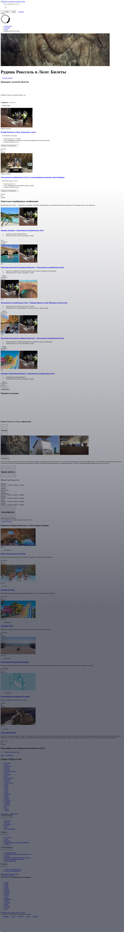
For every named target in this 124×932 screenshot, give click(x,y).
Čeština (6, 886)
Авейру (6, 791)
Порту (6, 764)
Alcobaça (7, 802)
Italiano (6, 897)
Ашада (6, 809)
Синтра (6, 768)
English (6, 882)
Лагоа (6, 795)
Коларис (7, 781)
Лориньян (7, 794)
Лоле (5, 789)
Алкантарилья (8, 782)
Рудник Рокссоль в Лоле (11, 752)
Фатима (6, 797)
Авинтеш (7, 804)
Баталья (6, 799)
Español (6, 892)
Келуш (6, 786)
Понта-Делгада (9, 777)
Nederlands (7, 899)
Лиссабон (7, 763)
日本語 (6, 901)
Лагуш (6, 773)
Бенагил (6, 810)
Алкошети (7, 800)
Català (6, 884)
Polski (6, 904)
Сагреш (6, 805)
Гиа (5, 807)
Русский (7, 906)
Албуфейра (7, 766)
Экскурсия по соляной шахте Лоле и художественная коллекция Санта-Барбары (33, 177)
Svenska (6, 907)
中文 (5, 909)
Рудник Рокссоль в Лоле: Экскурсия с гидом (18, 132)
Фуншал (7, 769)
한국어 (6, 895)
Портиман (7, 774)
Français (6, 894)
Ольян (6, 787)
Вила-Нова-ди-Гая (10, 771)
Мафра (6, 792)
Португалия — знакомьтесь (9, 813)
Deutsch (6, 889)
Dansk (6, 887)
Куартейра (7, 779)
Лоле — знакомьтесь (7, 755)
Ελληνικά (7, 890)
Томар (6, 784)
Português (7, 902)
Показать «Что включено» (8, 145)
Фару (6, 776)
